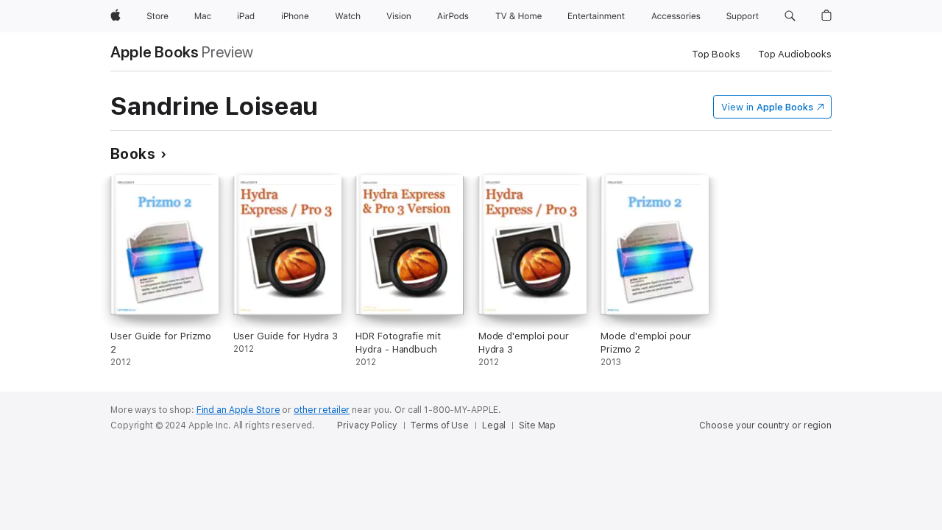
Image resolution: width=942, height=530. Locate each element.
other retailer (322, 410)
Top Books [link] (716, 54)
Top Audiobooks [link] (795, 54)
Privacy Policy (367, 425)
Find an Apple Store (238, 410)
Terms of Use (439, 425)
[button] (790, 16)
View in (767, 107)
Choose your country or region (765, 425)
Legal (494, 425)
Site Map (537, 425)
